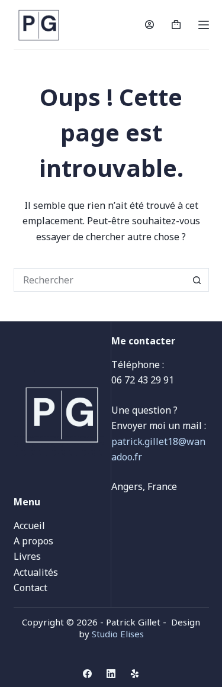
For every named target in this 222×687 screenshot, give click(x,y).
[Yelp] (134, 673)
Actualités (36, 572)
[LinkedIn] (111, 673)
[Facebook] (87, 673)
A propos (33, 540)
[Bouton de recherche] (197, 280)
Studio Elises (118, 634)
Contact (30, 587)
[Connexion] (149, 24)
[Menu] (203, 25)
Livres (27, 556)
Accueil (29, 525)
